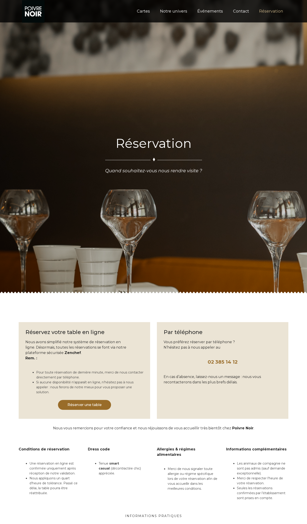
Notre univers (173, 11)
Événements (210, 11)
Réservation (271, 11)
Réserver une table (84, 405)
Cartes (143, 11)
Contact (241, 11)
